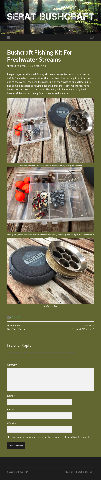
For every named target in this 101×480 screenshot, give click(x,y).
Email (10, 409)
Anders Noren (81, 472)
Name (11, 395)
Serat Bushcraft (22, 472)
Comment (13, 364)
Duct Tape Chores (16, 327)
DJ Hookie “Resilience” (83, 327)
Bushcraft (16, 317)
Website (11, 423)
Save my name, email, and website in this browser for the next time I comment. (50, 436)
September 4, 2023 (17, 66)
